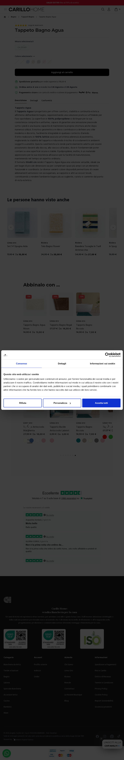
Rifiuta (22, 403)
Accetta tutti (101, 403)
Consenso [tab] (21, 363)
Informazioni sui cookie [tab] (102, 363)
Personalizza (60, 403)
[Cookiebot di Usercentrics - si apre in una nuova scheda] (107, 354)
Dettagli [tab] (62, 363)
